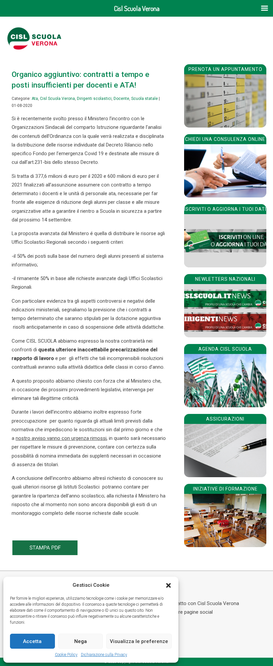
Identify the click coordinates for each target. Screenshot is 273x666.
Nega (80, 641)
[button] (168, 585)
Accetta (32, 641)
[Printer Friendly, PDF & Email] (45, 553)
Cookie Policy (66, 654)
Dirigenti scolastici (94, 98)
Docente (121, 98)
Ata (35, 98)
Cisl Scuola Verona (57, 98)
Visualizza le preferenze (139, 641)
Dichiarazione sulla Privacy (104, 654)
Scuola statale (144, 98)
